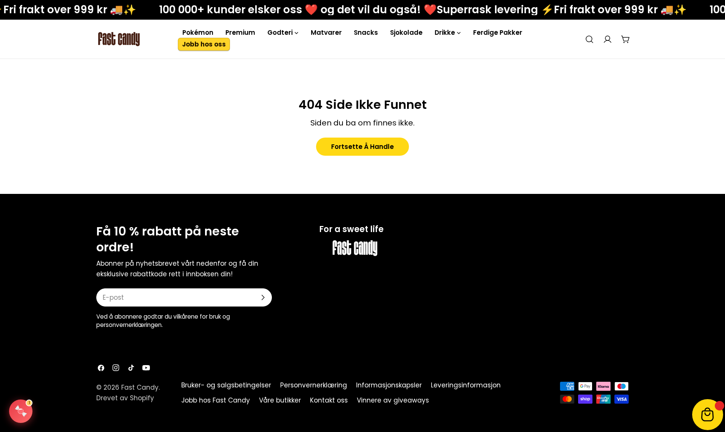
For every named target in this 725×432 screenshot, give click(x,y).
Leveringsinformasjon (466, 385)
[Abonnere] (263, 297)
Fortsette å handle (362, 146)
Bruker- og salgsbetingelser (226, 385)
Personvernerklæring (313, 385)
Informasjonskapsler (389, 385)
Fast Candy (140, 387)
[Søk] (589, 39)
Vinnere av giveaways (393, 400)
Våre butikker (280, 400)
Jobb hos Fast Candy (215, 400)
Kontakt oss (329, 400)
